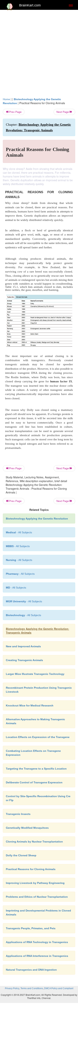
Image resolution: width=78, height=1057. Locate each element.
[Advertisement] (39, 52)
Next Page (63, 111)
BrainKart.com (30, 5)
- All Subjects (16, 587)
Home (6, 99)
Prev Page (15, 111)
